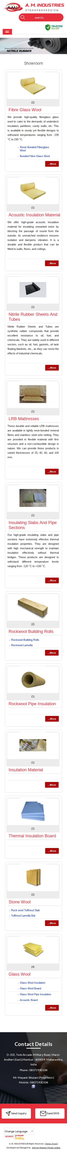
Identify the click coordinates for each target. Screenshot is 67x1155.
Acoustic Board (29, 999)
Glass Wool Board (30, 988)
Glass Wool (19, 974)
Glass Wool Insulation (32, 982)
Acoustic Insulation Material (34, 214)
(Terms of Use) (51, 1144)
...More (52, 163)
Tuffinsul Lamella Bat (23, 915)
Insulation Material (26, 769)
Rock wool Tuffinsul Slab (25, 910)
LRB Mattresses (24, 418)
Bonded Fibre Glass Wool (35, 156)
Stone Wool (20, 901)
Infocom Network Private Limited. (46, 1148)
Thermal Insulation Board (32, 835)
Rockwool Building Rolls (31, 631)
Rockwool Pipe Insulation (32, 703)
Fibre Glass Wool (25, 109)
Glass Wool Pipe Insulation (35, 994)
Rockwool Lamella (22, 645)
